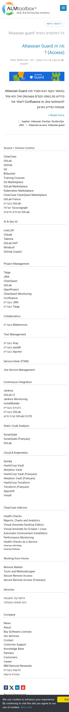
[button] (63, 8)
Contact (8, 640)
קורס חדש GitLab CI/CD (18, 416)
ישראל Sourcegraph (16, 208)
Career (8, 662)
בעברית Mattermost (15, 325)
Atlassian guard (56, 125)
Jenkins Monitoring (15, 399)
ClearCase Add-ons (15, 508)
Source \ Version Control (19, 148)
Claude (8, 235)
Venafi (8, 495)
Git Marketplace (13, 182)
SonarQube (10, 435)
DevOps (46, 121)
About (7, 627)
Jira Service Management (19, 370)
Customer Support (15, 644)
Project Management (16, 264)
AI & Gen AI (10, 222)
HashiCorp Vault (14, 465)
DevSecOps (58, 121)
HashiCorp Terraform (17, 483)
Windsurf (9, 247)
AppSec (26, 121)
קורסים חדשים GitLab (16, 212)
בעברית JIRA (11, 302)
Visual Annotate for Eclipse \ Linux (25, 529)
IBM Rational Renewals (18, 666)
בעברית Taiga (12, 307)
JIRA (21, 125)
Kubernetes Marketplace (18, 191)
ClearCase (10, 156)
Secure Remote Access (18, 576)
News (7, 623)
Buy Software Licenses (18, 632)
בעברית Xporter (13, 352)
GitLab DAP (11, 243)
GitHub (8, 165)
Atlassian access (38, 125)
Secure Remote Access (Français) (24, 580)
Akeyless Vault (13, 470)
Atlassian (36, 121)
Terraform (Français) (16, 487)
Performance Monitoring (19, 537)
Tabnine (8, 239)
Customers (10, 657)
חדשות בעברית (12, 670)
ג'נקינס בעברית (12, 408)
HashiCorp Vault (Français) (20, 474)
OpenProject (11, 289)
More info (26, 707)
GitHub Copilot (13, 252)
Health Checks (13, 516)
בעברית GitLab (12, 203)
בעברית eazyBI (12, 347)
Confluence (11, 298)
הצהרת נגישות (12, 674)
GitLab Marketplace (16, 186)
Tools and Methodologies (19, 571)
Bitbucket (9, 174)
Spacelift (9, 491)
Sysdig (8, 461)
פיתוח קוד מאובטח (14, 598)
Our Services (11, 636)
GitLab (8, 161)
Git (5, 169)
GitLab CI (9, 395)
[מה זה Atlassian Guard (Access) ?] (36, 76)
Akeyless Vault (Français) (19, 478)
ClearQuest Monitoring (17, 294)
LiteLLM (9, 230)
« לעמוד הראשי (54, 23)
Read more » (56, 115)
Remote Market (13, 567)
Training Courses (14, 178)
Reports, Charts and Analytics (22, 520)
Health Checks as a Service (20, 542)
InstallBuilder (12, 403)
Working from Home (16, 558)
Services (9, 590)
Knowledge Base (14, 649)
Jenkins (8, 391)
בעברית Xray (11, 343)
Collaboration (12, 316)
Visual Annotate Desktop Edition (24, 525)
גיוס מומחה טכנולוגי (15, 602)
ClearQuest (10, 281)
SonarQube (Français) (17, 439)
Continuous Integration (18, 382)
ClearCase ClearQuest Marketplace (25, 195)
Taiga (7, 272)
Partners (9, 653)
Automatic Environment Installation (25, 533)
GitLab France (12, 199)
